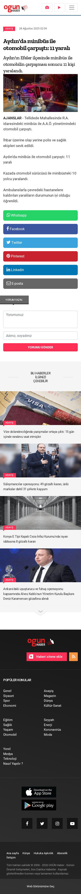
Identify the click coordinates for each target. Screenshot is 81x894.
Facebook (17, 229)
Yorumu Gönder (40, 347)
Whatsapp (18, 215)
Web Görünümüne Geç (40, 886)
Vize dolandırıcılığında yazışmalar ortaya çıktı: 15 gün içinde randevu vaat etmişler (38, 434)
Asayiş (9, 28)
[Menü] (72, 7)
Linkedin (17, 270)
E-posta (17, 283)
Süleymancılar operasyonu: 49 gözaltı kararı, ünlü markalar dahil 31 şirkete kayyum (35, 486)
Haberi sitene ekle (48, 657)
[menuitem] (47, 7)
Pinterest (17, 256)
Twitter (16, 243)
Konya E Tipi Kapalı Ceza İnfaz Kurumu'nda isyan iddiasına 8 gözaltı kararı (35, 539)
